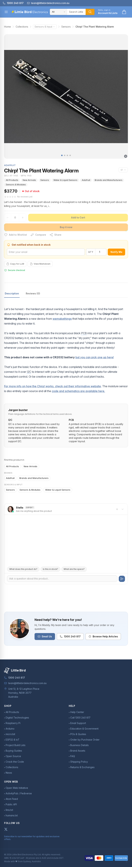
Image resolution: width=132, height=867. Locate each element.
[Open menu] (6, 11)
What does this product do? (23, 569)
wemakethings (62, 318)
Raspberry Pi (13, 723)
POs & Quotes (78, 734)
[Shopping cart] (124, 12)
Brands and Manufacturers (108, 180)
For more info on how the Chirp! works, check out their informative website (52, 386)
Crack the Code (15, 761)
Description (12, 293)
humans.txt (12, 815)
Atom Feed (12, 798)
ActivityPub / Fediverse (19, 793)
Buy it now (66, 227)
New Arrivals (29, 180)
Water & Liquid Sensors (65, 180)
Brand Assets (77, 750)
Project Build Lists (15, 745)
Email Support (78, 723)
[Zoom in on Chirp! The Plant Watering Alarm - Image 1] (66, 96)
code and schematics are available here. (78, 391)
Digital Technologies (17, 717)
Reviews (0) (33, 293)
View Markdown (42, 264)
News (9, 772)
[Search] (90, 12)
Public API (11, 804)
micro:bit (10, 734)
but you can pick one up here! (94, 357)
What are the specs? (74, 569)
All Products (12, 180)
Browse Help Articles (105, 636)
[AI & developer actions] (123, 169)
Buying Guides (14, 750)
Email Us (47, 636)
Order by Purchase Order (85, 739)
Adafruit (86, 180)
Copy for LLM (17, 264)
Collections (22, 26)
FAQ (72, 756)
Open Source (13, 756)
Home (7, 26)
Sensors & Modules (16, 184)
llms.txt (9, 809)
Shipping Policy (79, 761)
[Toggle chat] (122, 509)
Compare (40, 234)
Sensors (66, 26)
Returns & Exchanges (82, 767)
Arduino (10, 728)
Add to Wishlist (18, 234)
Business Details (79, 745)
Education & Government (84, 728)
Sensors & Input (43, 26)
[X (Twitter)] (6, 829)
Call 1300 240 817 (80, 717)
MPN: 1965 (26, 175)
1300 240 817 (72, 636)
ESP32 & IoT (12, 739)
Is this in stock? (50, 569)
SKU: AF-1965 (11, 175)
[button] (62, 155)
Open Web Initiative (17, 787)
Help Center (77, 712)
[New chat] (117, 509)
